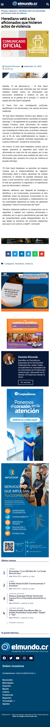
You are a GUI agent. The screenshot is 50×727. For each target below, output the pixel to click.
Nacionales (7, 680)
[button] (2, 4)
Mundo (5, 689)
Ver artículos (26, 382)
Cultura (5, 692)
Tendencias (7, 695)
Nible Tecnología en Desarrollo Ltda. (24, 716)
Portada (4, 11)
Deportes (13, 11)
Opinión (6, 704)
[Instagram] (24, 658)
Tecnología (7, 701)
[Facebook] (4, 658)
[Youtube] (18, 658)
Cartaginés (9, 264)
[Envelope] (31, 658)
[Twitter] (11, 658)
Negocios (6, 698)
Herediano (19, 264)
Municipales (7, 683)
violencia (29, 264)
